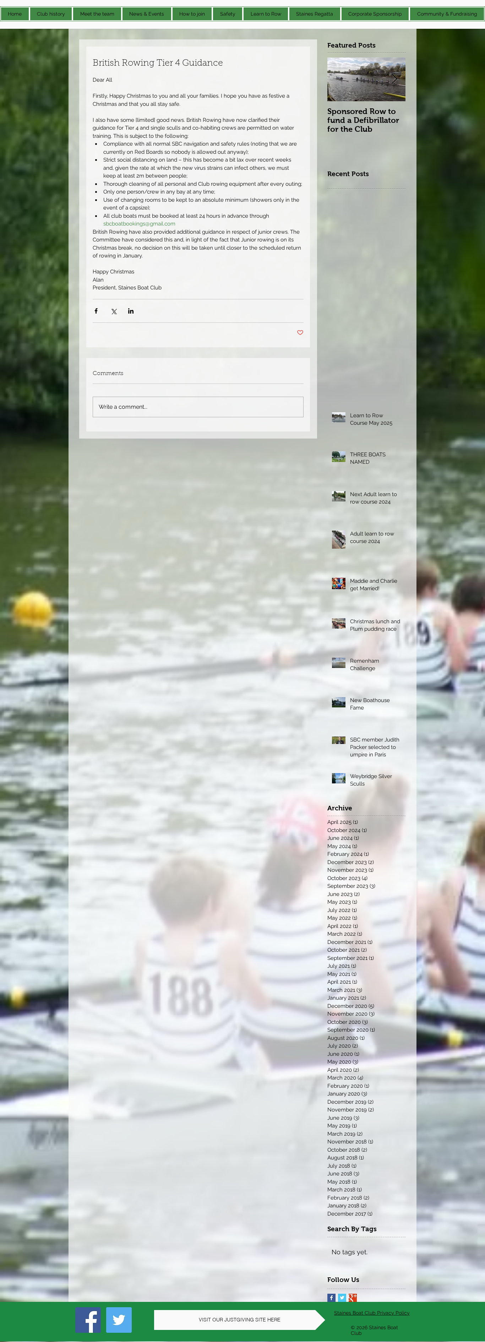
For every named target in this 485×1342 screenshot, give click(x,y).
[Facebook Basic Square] (331, 1298)
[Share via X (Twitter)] (113, 311)
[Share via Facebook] (96, 311)
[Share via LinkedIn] (130, 311)
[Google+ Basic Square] (353, 1298)
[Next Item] (394, 79)
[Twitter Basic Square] (342, 1298)
